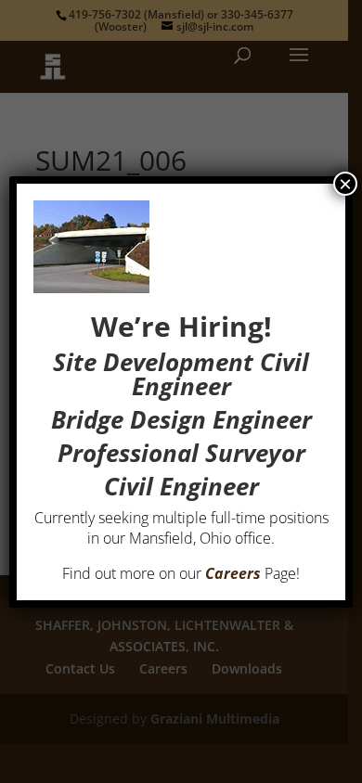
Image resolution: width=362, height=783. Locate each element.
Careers (233, 573)
